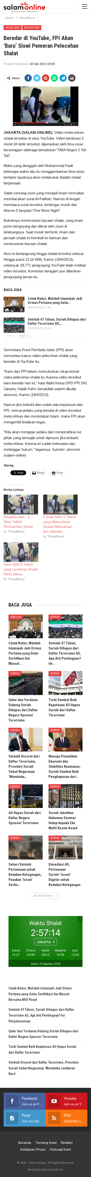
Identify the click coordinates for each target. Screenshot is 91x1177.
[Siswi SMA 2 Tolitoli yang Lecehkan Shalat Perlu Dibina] (21, 552)
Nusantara (32, 27)
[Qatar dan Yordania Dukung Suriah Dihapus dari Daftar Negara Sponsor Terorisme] (25, 683)
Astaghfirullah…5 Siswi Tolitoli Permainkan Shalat (18, 522)
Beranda (24, 1142)
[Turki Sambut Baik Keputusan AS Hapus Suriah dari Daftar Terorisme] (66, 683)
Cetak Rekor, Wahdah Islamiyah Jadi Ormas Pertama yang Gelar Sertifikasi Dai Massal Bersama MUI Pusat (40, 994)
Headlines (12, 27)
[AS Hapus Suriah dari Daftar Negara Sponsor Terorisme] (25, 796)
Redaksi (67, 1142)
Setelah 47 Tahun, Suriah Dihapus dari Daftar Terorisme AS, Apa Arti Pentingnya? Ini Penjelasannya (41, 1015)
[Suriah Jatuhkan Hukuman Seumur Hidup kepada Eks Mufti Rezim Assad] (66, 796)
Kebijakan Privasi (33, 1149)
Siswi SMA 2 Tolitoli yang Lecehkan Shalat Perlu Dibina (21, 569)
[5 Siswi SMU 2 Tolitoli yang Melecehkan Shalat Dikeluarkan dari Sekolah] (60, 504)
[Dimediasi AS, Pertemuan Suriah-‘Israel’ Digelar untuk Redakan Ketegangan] (66, 847)
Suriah (55, 617)
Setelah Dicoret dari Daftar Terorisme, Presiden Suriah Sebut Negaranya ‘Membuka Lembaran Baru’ (43, 1068)
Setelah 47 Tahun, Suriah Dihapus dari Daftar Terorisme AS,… (57, 321)
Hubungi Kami (60, 1149)
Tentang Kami (46, 1142)
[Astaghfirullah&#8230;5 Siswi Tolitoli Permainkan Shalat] (21, 504)
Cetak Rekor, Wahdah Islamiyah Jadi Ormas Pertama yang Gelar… (55, 300)
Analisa (16, 617)
